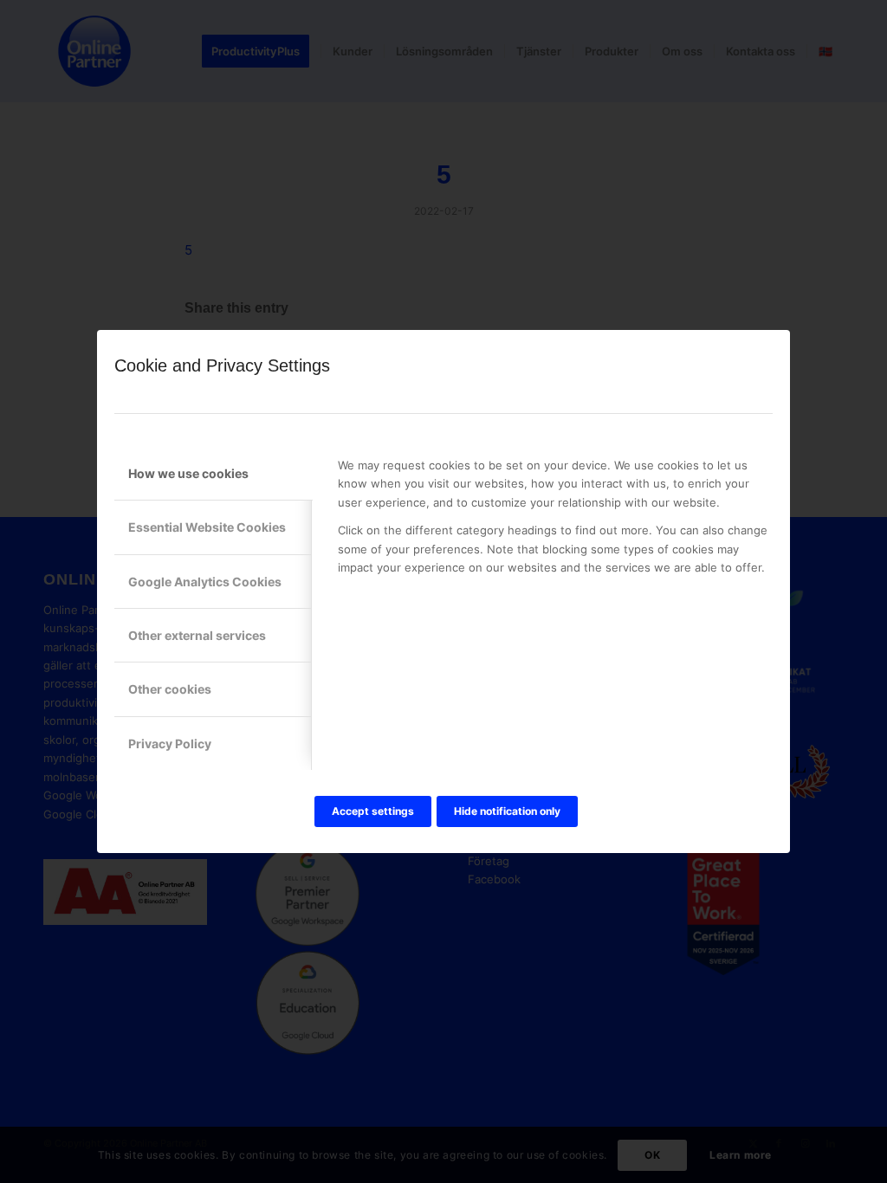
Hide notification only (507, 811)
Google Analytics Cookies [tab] (205, 581)
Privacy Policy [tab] (169, 743)
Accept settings (373, 811)
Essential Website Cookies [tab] (207, 527)
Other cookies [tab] (169, 689)
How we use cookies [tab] (188, 473)
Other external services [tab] (197, 635)
